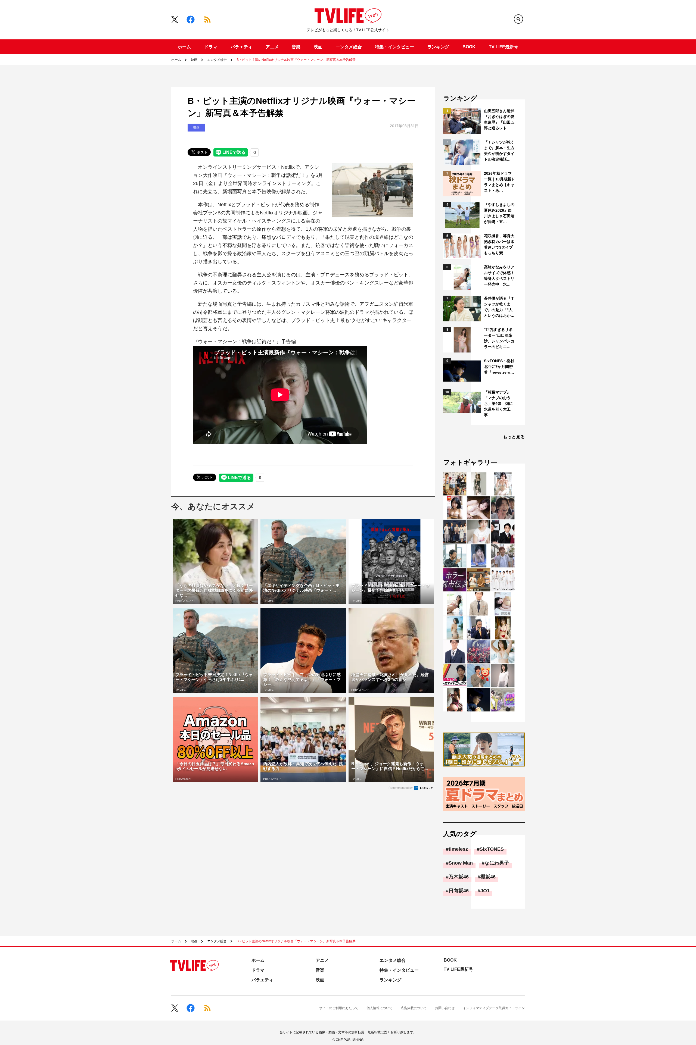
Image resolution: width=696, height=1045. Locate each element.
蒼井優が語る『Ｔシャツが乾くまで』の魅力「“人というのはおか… (499, 307)
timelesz (458, 849)
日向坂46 (459, 890)
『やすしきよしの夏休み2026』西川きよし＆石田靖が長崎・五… (499, 213)
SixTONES (492, 849)
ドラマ (210, 47)
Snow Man (461, 863)
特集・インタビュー (394, 47)
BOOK (469, 47)
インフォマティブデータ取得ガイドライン (494, 1008)
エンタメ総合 (349, 47)
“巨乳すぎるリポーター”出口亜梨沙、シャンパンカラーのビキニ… (499, 338)
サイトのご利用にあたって (338, 1008)
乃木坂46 (459, 877)
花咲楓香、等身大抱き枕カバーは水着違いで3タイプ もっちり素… (499, 244)
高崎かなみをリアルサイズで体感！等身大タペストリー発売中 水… (499, 275)
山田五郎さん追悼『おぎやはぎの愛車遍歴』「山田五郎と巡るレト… (499, 119)
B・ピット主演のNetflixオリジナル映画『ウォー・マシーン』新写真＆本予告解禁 (296, 60)
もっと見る (514, 436)
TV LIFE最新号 (503, 47)
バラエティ (241, 47)
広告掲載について (414, 1008)
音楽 (296, 47)
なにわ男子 (496, 863)
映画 (318, 47)
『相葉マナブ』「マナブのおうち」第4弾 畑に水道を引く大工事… (498, 403)
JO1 (485, 890)
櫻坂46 (488, 877)
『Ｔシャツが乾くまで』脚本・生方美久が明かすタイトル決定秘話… (499, 150)
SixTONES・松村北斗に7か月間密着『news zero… (499, 366)
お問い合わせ (445, 1008)
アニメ (272, 47)
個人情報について (379, 1008)
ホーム (184, 47)
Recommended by (401, 787)
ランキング (438, 47)
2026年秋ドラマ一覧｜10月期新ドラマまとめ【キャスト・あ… (499, 182)
